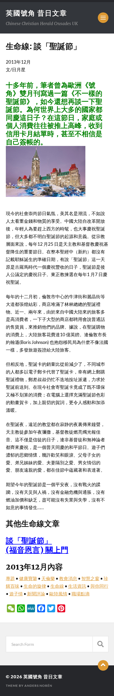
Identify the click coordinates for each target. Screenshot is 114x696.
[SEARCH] (100, 644)
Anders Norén (38, 686)
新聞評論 (36, 593)
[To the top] (103, 665)
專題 (10, 578)
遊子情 (16, 593)
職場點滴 (81, 593)
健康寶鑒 (28, 578)
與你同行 (99, 586)
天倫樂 (48, 578)
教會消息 (68, 578)
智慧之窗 (90, 578)
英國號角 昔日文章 (36, 13)
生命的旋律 (35, 586)
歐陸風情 (58, 593)
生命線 (57, 586)
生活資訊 (77, 586)
